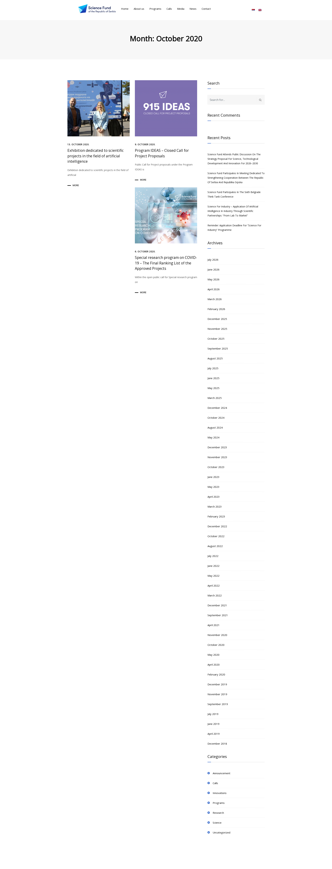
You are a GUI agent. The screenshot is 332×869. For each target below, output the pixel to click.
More (76, 185)
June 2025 (213, 378)
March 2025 (215, 398)
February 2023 (216, 516)
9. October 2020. (145, 144)
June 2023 (213, 477)
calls (215, 783)
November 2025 (217, 328)
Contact (206, 8)
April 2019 (214, 733)
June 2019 (213, 724)
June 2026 (213, 269)
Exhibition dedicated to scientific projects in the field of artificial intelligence (95, 156)
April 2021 (214, 625)
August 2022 (215, 546)
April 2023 (214, 496)
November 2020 (217, 635)
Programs (155, 8)
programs (219, 803)
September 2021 (218, 615)
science (217, 822)
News (193, 8)
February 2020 (216, 674)
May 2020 (213, 654)
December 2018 (217, 743)
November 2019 (217, 694)
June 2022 (213, 565)
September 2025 (218, 348)
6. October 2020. (145, 251)
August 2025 (215, 358)
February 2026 (216, 309)
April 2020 (214, 664)
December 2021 (217, 605)
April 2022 (214, 585)
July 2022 (213, 556)
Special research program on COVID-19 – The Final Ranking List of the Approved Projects (166, 263)
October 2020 (216, 645)
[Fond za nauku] (96, 8)
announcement (221, 773)
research (218, 812)
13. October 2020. (78, 144)
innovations (220, 793)
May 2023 (213, 486)
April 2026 (214, 289)
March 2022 (215, 595)
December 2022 (217, 526)
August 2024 (215, 427)
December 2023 (217, 447)
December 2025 (217, 319)
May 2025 (213, 388)
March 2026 (215, 299)
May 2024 (213, 437)
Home (124, 8)
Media (180, 8)
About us (139, 8)
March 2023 (215, 506)
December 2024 (217, 407)
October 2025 (216, 338)
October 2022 (216, 536)
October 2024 (216, 417)
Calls (169, 8)
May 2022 (213, 575)
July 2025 (213, 368)
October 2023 (216, 467)
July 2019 (213, 714)
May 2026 (213, 279)
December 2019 (217, 684)
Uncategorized (221, 832)
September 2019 (218, 704)
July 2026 (213, 259)
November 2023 (217, 457)
